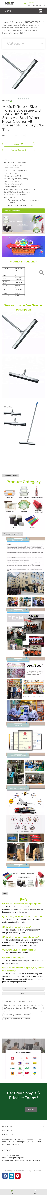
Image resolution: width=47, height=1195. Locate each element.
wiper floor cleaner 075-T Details (17, 1019)
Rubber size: (9, 205)
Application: (9, 189)
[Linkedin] (11, 1176)
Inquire (17, 144)
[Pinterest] (18, 1176)
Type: (6, 197)
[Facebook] (5, 1176)
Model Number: (10, 176)
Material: (7, 184)
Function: (8, 195)
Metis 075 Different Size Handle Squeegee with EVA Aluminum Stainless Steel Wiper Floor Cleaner (22, 1008)
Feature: (7, 168)
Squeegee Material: (12, 165)
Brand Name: (9, 173)
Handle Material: (11, 162)
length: (7, 181)
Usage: (7, 160)
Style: (6, 192)
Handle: (7, 200)
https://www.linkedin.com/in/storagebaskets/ (25, 1160)
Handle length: (10, 179)
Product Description (12, 211)
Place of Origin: (10, 170)
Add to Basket (17, 150)
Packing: (7, 187)
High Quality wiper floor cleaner (17, 1015)
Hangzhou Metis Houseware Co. (17, 1001)
